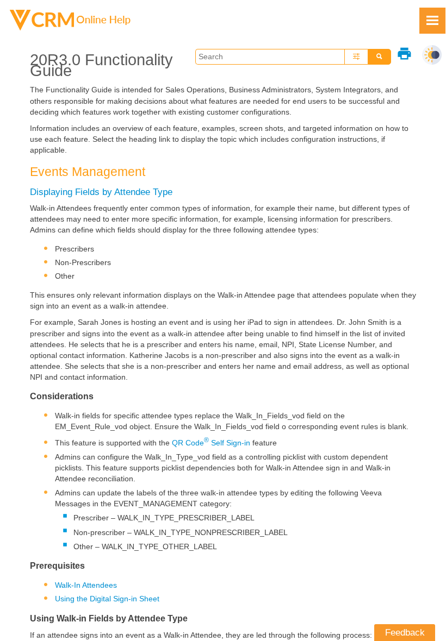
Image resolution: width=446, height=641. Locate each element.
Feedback (405, 632)
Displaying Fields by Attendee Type (101, 191)
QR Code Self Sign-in (211, 442)
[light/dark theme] (432, 55)
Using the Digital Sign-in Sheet (107, 598)
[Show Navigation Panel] (432, 21)
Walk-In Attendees (86, 585)
